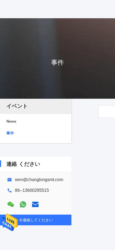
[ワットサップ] (23, 204)
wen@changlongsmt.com (39, 179)
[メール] (35, 204)
